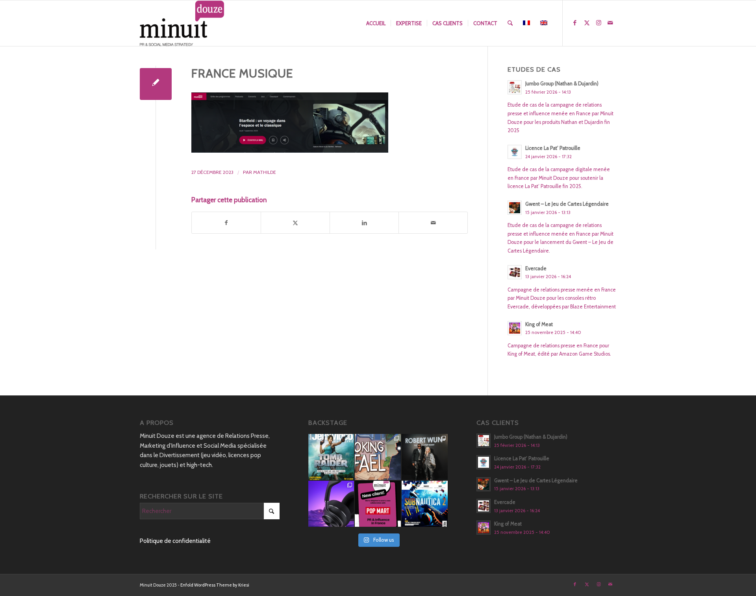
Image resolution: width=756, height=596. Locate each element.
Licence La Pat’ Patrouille (552, 148)
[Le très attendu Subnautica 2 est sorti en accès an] (425, 504)
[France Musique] (156, 84)
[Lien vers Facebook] (575, 23)
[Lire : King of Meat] (515, 328)
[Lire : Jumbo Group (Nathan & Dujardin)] (515, 87)
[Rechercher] (510, 23)
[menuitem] (376, 23)
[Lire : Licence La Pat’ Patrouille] (515, 152)
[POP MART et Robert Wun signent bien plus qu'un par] (425, 457)
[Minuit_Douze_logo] (182, 23)
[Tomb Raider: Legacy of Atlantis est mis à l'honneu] (331, 457)
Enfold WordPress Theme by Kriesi (214, 585)
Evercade (536, 268)
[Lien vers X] (587, 23)
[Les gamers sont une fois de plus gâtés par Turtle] (331, 504)
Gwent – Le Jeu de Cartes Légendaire (567, 204)
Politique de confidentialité (175, 540)
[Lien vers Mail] (610, 23)
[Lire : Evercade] (515, 272)
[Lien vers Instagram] (598, 23)
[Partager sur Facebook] (226, 223)
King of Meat (539, 324)
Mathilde (264, 172)
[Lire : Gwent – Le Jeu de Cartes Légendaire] (515, 208)
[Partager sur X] (295, 223)
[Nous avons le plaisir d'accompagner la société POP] (378, 504)
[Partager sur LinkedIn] (364, 223)
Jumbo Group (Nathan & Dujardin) (561, 84)
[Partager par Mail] (433, 223)
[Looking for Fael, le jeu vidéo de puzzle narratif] (378, 457)
